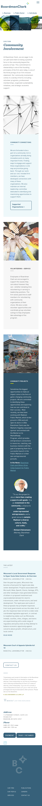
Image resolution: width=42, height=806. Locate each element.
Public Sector (19, 13)
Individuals (32, 13)
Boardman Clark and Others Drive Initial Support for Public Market (19, 466)
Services (11, 795)
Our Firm (7, 41)
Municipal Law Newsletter (13, 579)
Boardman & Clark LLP (15, 5)
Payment (9, 735)
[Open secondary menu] (38, 2)
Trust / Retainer (26, 735)
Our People (12, 791)
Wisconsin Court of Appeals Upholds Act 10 (19, 646)
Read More (7, 635)
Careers (24, 791)
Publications (26, 788)
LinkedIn (5, 743)
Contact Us (11, 665)
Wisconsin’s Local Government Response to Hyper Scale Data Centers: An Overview (20, 574)
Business (6, 13)
